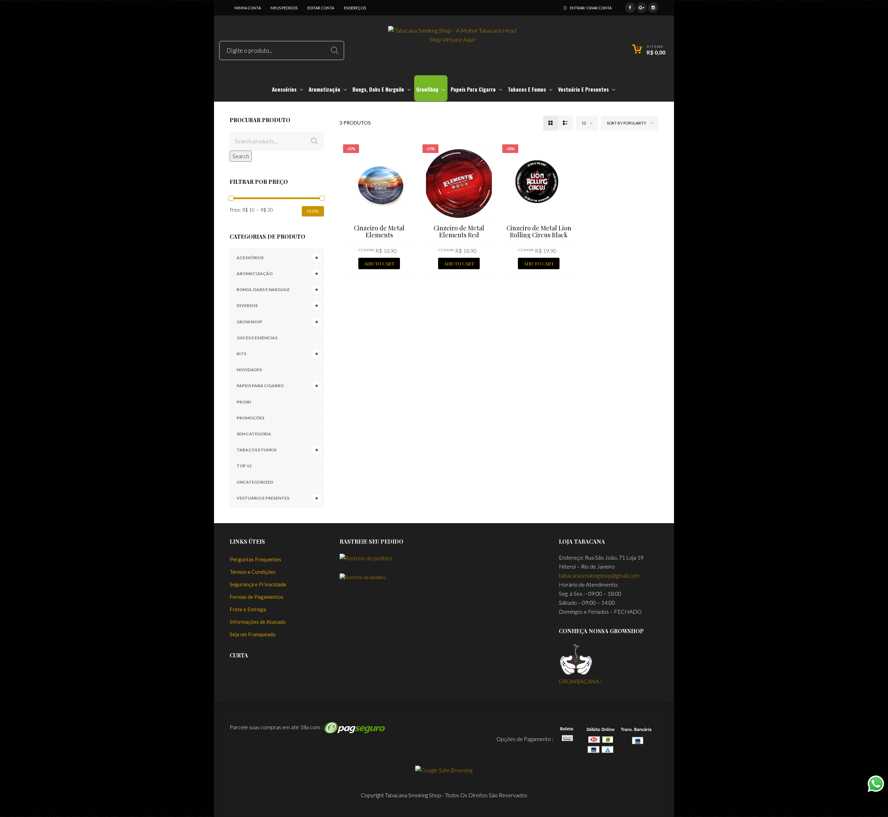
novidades (249, 369)
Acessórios (250, 257)
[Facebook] (630, 6)
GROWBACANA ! (580, 681)
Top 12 (244, 465)
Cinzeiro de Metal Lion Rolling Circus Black (538, 231)
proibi (244, 402)
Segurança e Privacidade (258, 584)
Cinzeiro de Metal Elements (379, 231)
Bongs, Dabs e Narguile (263, 289)
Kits (241, 353)
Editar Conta (320, 8)
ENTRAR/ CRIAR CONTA (591, 8)
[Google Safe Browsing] (443, 769)
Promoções (250, 417)
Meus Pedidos (284, 8)
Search (240, 156)
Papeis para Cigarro (260, 385)
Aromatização (255, 273)
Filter (313, 211)
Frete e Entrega (248, 609)
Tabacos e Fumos (256, 449)
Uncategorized (255, 482)
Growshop (249, 321)
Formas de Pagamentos (256, 597)
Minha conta (247, 8)
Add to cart (379, 263)
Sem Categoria (254, 433)
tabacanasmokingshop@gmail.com (599, 575)
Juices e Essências (257, 337)
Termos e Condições (253, 572)
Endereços (355, 8)
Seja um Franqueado (253, 634)
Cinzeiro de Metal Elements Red (459, 231)
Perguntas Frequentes (255, 559)
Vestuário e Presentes (263, 498)
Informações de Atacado (258, 622)
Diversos (247, 305)
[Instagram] (653, 6)
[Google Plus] (642, 6)
